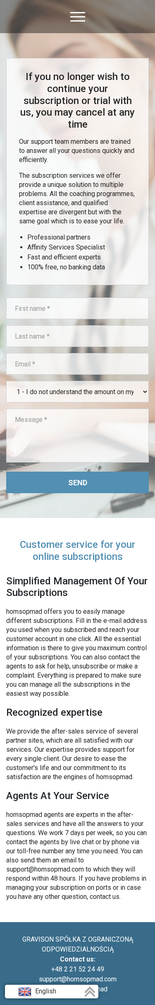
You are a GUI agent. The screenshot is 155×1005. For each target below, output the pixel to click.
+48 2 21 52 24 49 (77, 969)
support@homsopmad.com (78, 979)
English (44, 991)
